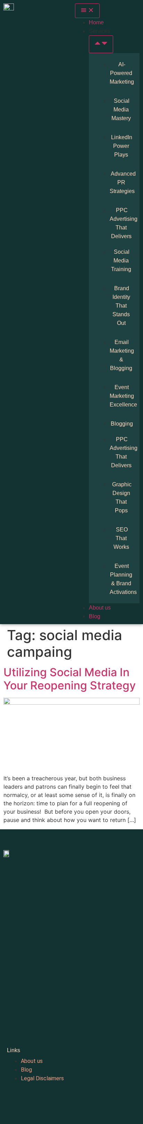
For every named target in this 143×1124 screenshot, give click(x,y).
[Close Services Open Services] (101, 44)
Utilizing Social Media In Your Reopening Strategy (69, 678)
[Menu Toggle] (87, 10)
